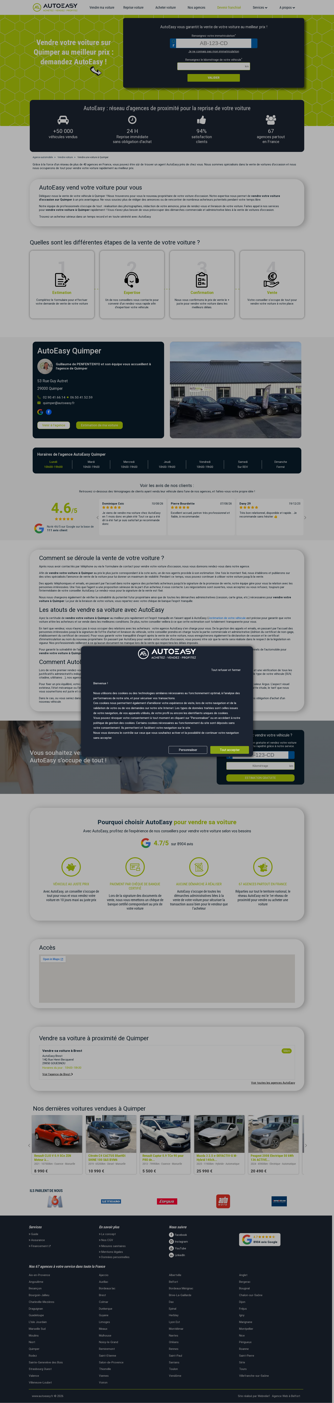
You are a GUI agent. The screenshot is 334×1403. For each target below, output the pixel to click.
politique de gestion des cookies (114, 723)
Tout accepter (230, 750)
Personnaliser (188, 750)
